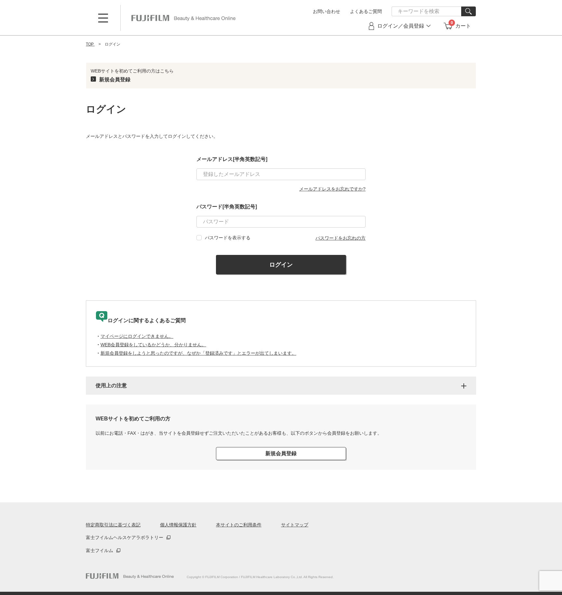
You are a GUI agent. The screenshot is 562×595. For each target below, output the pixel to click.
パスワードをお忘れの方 (340, 238)
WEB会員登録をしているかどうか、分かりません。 (153, 344)
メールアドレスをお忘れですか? (332, 189)
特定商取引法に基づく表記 (113, 524)
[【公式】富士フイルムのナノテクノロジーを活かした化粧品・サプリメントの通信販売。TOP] (130, 576)
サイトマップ (294, 524)
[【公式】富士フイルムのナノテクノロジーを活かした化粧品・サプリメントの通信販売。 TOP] (183, 18)
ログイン (281, 264)
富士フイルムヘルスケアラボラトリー (124, 537)
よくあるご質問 (366, 11)
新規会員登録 (114, 79)
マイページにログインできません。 (136, 336)
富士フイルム (99, 550)
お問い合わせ (326, 11)
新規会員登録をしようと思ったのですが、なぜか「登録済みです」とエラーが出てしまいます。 (198, 353)
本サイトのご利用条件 (238, 524)
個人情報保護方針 (178, 524)
